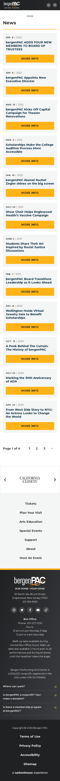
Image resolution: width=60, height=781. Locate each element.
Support (31, 540)
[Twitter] (22, 610)
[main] (30, 233)
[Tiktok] (46, 610)
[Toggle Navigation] (48, 5)
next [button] (55, 480)
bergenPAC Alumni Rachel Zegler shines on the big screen (30, 181)
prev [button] (5, 480)
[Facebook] (30, 610)
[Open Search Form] (55, 5)
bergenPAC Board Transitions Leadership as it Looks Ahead (29, 280)
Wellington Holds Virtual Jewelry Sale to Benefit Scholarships (25, 314)
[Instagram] (14, 610)
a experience (30, 773)
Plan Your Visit (31, 512)
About (31, 549)
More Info (30, 58)
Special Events (31, 530)
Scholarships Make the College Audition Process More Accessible (29, 148)
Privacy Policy (30, 745)
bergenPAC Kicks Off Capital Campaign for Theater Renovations (28, 113)
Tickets (30, 503)
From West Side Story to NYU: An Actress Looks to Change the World (29, 413)
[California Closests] (30, 479)
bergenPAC (12, 5)
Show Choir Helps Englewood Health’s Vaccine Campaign (29, 213)
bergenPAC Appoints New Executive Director (26, 79)
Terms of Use (30, 736)
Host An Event (31, 558)
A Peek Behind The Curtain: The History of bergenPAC (27, 347)
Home (30, 16)
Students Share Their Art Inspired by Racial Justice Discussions (25, 247)
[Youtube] (38, 610)
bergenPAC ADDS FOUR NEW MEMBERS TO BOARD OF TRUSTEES (29, 46)
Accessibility (30, 755)
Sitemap (30, 764)
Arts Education (30, 521)
